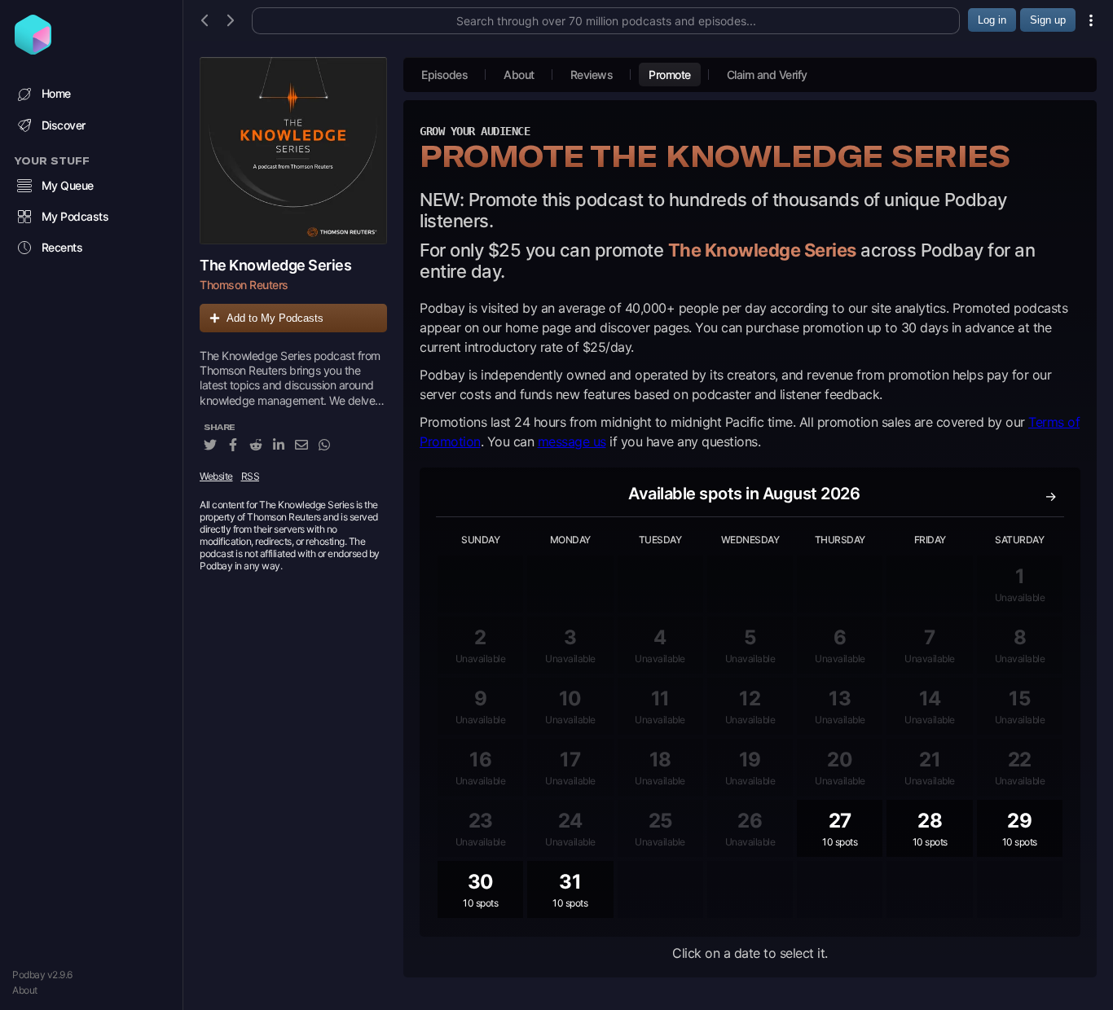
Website (216, 476)
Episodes (444, 74)
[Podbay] (33, 50)
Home (56, 93)
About (24, 990)
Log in (992, 20)
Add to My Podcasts (275, 318)
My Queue (68, 185)
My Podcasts (75, 216)
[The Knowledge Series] (293, 150)
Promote (670, 74)
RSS (250, 476)
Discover (64, 125)
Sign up (1048, 20)
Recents (62, 247)
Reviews (592, 74)
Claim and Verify (767, 74)
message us (572, 441)
